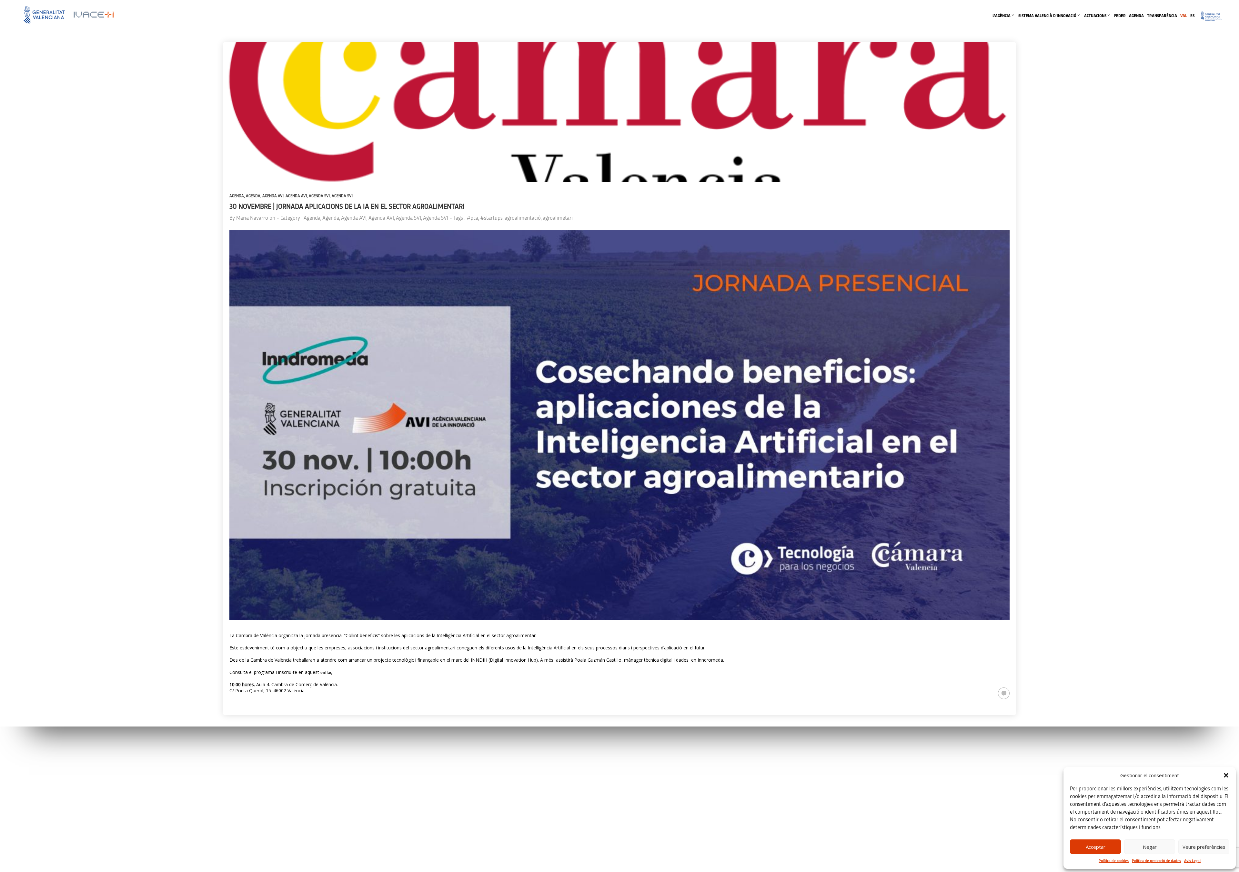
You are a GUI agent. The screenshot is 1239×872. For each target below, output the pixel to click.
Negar (1150, 847)
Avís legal (876, 756)
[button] (1226, 775)
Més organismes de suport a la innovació (673, 854)
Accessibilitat (879, 797)
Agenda (236, 196)
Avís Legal (1192, 861)
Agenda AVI (273, 196)
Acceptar (1095, 847)
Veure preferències (1204, 847)
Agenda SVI (319, 196)
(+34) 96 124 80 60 (408, 826)
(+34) (408, 792)
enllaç (326, 672)
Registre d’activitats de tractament (897, 783)
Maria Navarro (252, 218)
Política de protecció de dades (1156, 861)
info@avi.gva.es (406, 765)
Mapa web (877, 810)
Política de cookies (1114, 861)
